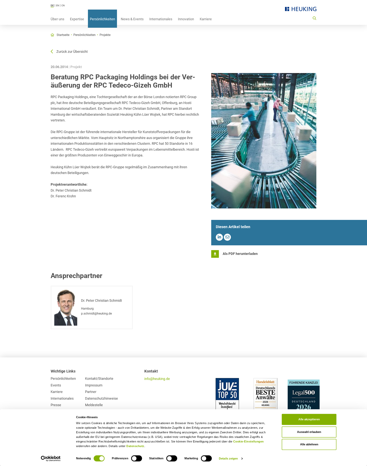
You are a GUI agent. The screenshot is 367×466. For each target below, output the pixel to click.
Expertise (77, 19)
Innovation (186, 19)
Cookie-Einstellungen (248, 441)
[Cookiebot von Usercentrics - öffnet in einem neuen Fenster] (50, 458)
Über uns (57, 19)
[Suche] (314, 18)
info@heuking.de (157, 379)
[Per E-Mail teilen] (227, 237)
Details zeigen (228, 458)
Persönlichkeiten (102, 19)
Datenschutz (135, 446)
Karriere (206, 19)
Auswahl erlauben (309, 431)
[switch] (136, 458)
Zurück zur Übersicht (72, 52)
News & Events (132, 19)
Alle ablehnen (309, 444)
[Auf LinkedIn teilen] (219, 237)
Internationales (160, 19)
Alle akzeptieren (309, 419)
